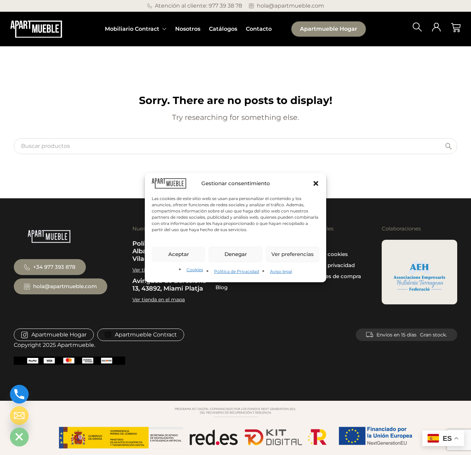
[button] (315, 183)
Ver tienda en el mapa (158, 299)
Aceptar (178, 254)
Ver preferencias (292, 254)
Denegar (235, 254)
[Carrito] (456, 27)
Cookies (195, 269)
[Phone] (19, 394)
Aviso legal (281, 271)
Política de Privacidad (236, 271)
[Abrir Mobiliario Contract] (164, 29)
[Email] (19, 415)
